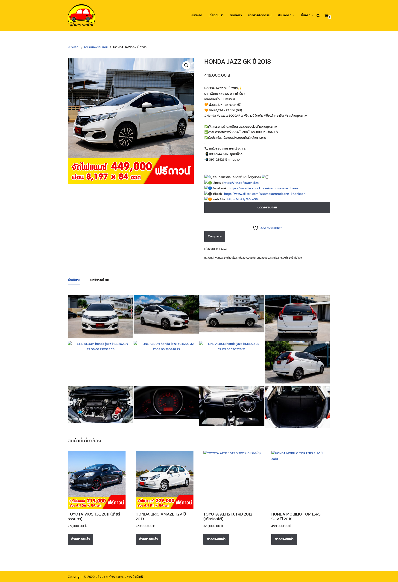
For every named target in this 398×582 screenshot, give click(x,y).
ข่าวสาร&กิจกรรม (260, 15)
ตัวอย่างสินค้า (80, 539)
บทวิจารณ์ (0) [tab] (99, 280)
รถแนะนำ (283, 257)
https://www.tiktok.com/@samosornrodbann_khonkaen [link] (264, 193)
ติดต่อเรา (236, 15)
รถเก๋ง (273, 257)
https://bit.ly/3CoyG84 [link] (243, 199)
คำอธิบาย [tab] (74, 280)
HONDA (219, 257)
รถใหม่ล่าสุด (295, 257)
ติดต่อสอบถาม (267, 207)
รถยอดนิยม (263, 257)
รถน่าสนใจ (229, 257)
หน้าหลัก (196, 15)
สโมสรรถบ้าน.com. (110, 576)
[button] (293, 15)
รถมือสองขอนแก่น (96, 47)
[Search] (318, 15)
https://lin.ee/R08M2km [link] (241, 182)
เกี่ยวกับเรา (216, 15)
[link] (263, 188)
